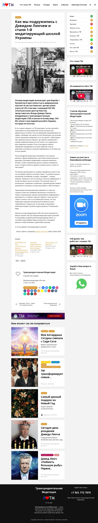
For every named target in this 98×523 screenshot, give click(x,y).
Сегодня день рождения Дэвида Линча (50, 431)
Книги (55, 5)
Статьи (44, 364)
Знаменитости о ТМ (47, 455)
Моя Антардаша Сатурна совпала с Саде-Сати (52, 338)
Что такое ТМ (25, 5)
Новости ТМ (55, 362)
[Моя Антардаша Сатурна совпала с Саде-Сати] (24, 341)
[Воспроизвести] (74, 76)
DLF (17, 261)
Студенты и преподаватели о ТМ (51, 366)
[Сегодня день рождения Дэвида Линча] (24, 434)
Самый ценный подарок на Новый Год (51, 400)
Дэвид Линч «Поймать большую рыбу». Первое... (52, 463)
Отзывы (46, 5)
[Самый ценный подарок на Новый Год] (24, 403)
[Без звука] (87, 76)
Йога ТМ (18, 17)
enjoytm (45, 384)
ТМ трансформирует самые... (52, 374)
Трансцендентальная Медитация (25, 42)
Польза (37, 5)
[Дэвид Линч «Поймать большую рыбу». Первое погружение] (24, 465)
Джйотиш (44, 331)
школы (23, 261)
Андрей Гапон (46, 415)
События (64, 5)
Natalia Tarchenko (41, 231)
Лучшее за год (46, 362)
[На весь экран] (90, 76)
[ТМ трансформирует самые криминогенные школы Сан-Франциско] (24, 372)
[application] (81, 70)
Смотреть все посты (30, 287)
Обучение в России (79, 5)
